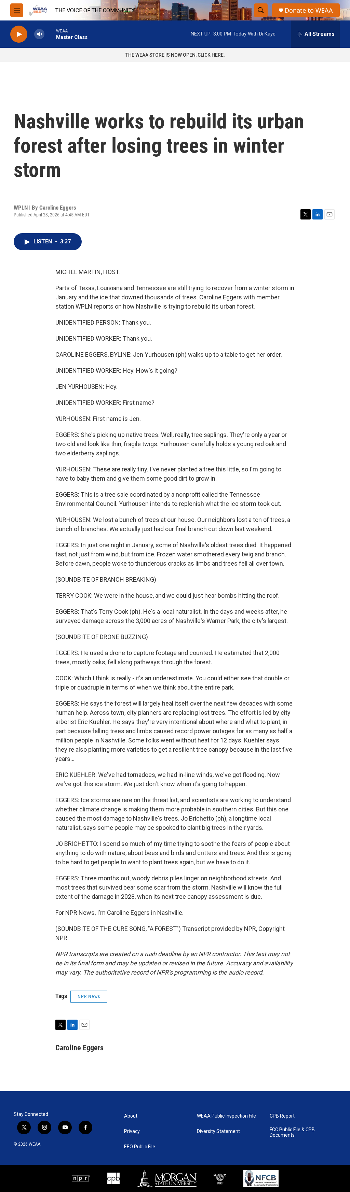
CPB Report (282, 1116)
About (130, 1116)
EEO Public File (139, 1146)
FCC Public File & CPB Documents (292, 1132)
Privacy (132, 1131)
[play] (18, 34)
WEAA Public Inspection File (226, 1116)
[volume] (39, 34)
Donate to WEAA (309, 10)
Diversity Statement (218, 1131)
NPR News (89, 996)
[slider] (50, 34)
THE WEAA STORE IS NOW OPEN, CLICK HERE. (175, 55)
